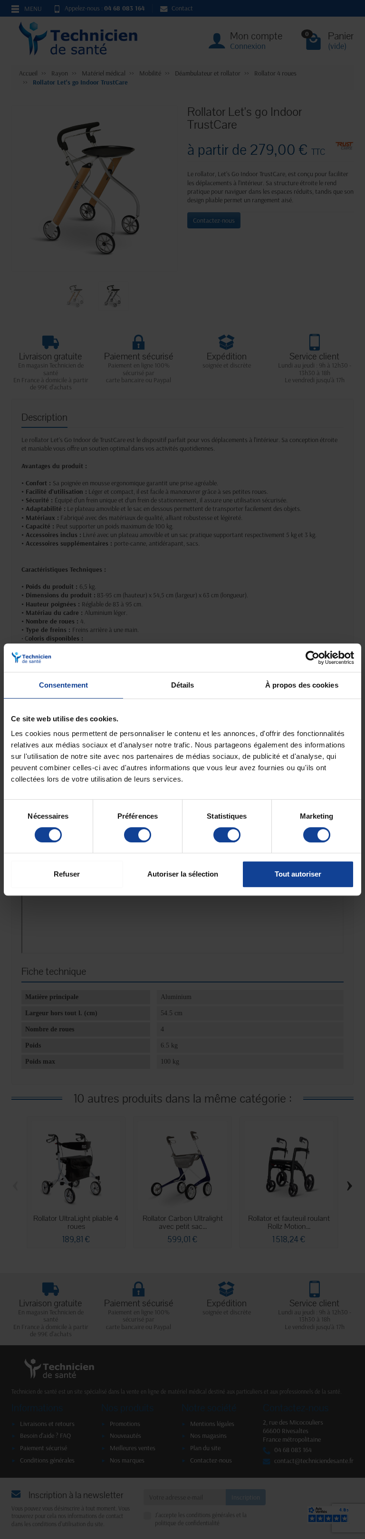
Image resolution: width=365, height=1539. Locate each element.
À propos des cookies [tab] (301, 685)
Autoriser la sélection (182, 874)
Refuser (67, 874)
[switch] (137, 834)
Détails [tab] (182, 685)
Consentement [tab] (63, 685)
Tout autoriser (298, 874)
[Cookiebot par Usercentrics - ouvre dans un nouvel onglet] (312, 658)
